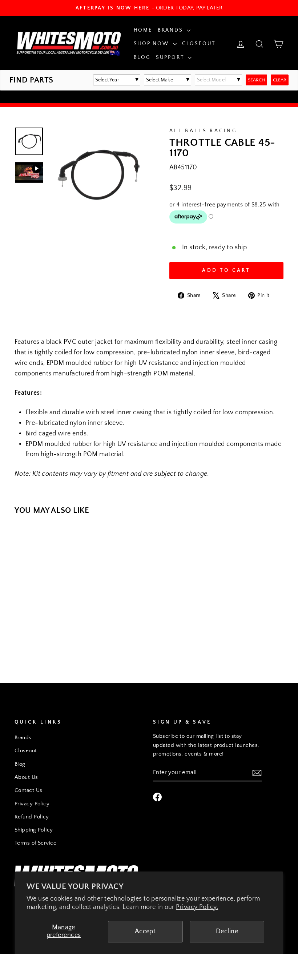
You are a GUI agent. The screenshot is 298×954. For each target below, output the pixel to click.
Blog (142, 57)
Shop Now (152, 44)
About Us (26, 777)
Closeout (199, 44)
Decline (227, 931)
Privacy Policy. (197, 907)
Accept (145, 931)
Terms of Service (35, 843)
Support (171, 57)
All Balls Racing (203, 131)
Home (143, 30)
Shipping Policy (34, 830)
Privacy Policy (32, 804)
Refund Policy (32, 817)
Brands (171, 30)
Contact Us (29, 790)
